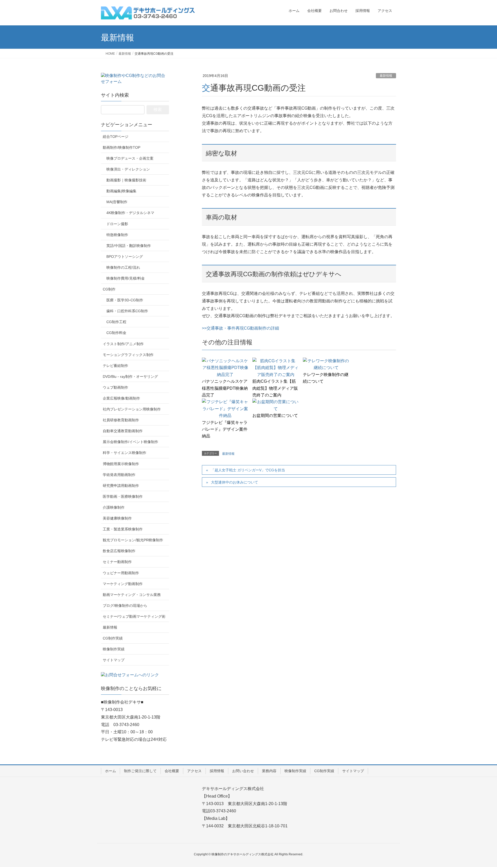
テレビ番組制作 (115, 366)
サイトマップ (114, 660)
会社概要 (172, 771)
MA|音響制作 (116, 202)
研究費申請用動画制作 (121, 486)
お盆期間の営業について (275, 415)
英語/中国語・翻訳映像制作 (128, 246)
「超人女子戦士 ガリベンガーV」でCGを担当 (248, 470)
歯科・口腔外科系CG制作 (127, 311)
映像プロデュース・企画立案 (130, 158)
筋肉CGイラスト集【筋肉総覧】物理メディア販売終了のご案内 (275, 388)
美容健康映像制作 (117, 518)
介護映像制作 (114, 507)
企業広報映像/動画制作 (121, 398)
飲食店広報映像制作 (119, 551)
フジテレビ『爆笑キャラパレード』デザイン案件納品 (224, 429)
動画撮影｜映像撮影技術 (126, 180)
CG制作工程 (116, 322)
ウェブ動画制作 (115, 387)
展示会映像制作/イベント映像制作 (130, 442)
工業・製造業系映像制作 (123, 529)
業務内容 (269, 771)
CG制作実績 (113, 638)
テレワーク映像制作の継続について (325, 377)
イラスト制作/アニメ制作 (123, 344)
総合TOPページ (115, 136)
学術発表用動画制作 (119, 475)
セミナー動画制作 (117, 562)
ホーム (110, 771)
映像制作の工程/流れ (123, 267)
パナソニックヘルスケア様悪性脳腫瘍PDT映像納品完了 (225, 388)
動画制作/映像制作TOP (121, 147)
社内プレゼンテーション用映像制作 (132, 409)
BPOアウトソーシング (124, 256)
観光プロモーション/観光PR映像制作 (133, 540)
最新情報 (386, 75)
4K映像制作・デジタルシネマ (130, 213)
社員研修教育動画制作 (121, 420)
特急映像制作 (117, 235)
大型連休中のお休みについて (234, 482)
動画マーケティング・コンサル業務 (132, 595)
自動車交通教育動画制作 (123, 431)
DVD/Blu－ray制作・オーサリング (130, 376)
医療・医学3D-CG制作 (124, 300)
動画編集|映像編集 (121, 191)
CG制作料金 (116, 333)
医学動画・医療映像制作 (123, 496)
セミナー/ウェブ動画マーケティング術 (134, 616)
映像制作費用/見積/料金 (125, 278)
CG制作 (109, 289)
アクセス (194, 771)
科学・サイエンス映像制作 (124, 453)
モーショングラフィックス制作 (128, 355)
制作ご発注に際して (140, 771)
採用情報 (217, 771)
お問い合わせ (243, 771)
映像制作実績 (114, 649)
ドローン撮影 (117, 224)
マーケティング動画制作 (123, 584)
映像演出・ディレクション (128, 169)
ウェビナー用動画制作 (121, 573)
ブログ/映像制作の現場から (125, 605)
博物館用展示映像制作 (121, 464)
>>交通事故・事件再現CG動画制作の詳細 (240, 328)
